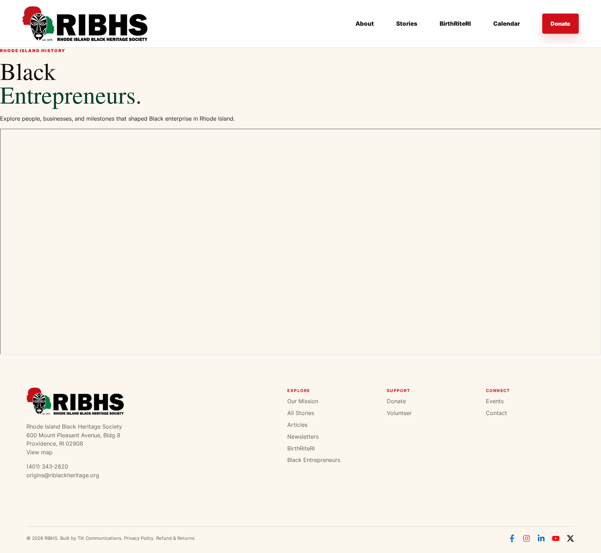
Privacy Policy (138, 538)
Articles (297, 424)
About (364, 23)
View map (39, 452)
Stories (406, 23)
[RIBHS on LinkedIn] (541, 538)
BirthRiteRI (455, 23)
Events (495, 401)
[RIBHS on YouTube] (556, 538)
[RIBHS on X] (570, 538)
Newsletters (303, 436)
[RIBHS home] (84, 23)
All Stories (300, 412)
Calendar (506, 23)
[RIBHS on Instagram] (526, 538)
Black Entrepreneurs (313, 459)
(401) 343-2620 (47, 466)
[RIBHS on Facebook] (512, 538)
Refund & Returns (175, 538)
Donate (560, 23)
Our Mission (302, 401)
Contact (496, 412)
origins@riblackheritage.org (62, 475)
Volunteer (399, 412)
